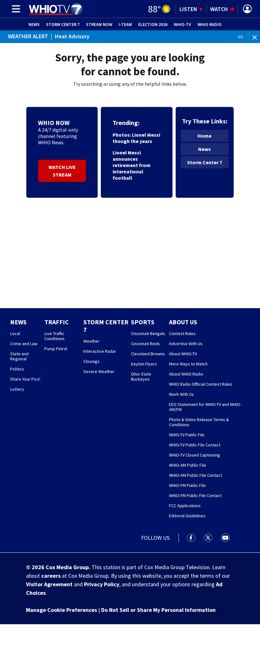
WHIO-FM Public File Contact (195, 495)
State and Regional (19, 356)
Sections (14, 9)
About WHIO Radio (186, 374)
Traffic (56, 322)
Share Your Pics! (25, 379)
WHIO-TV (182, 24)
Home (204, 136)
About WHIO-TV (183, 354)
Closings (91, 361)
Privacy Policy (101, 584)
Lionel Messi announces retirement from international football (132, 165)
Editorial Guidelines (187, 516)
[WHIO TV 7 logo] (56, 9)
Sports (142, 322)
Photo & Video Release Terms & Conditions (199, 422)
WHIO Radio (210, 24)
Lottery (17, 389)
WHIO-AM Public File (187, 465)
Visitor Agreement (49, 584)
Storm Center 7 (63, 24)
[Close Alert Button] (255, 36)
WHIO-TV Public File (187, 435)
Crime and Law (23, 343)
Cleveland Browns (148, 354)
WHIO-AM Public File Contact (195, 475)
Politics (17, 369)
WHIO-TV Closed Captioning (194, 455)
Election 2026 (152, 24)
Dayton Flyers (144, 364)
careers (51, 575)
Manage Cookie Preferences (61, 609)
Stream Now (99, 24)
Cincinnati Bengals (148, 333)
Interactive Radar (99, 351)
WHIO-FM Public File (187, 485)
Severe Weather (98, 371)
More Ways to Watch (188, 364)
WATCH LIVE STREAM (62, 171)
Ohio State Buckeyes (141, 376)
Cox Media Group (67, 567)
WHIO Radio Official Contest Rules (200, 384)
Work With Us (181, 394)
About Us (183, 322)
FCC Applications (185, 505)
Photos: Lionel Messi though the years (136, 138)
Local (15, 333)
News (34, 24)
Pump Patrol (55, 348)
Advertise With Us (186, 343)
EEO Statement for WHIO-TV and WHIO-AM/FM (205, 406)
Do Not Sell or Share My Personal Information (158, 609)
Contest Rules (182, 333)
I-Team (125, 24)
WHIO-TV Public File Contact (194, 445)
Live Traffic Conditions (54, 336)
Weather (91, 341)
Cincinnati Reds (145, 343)
